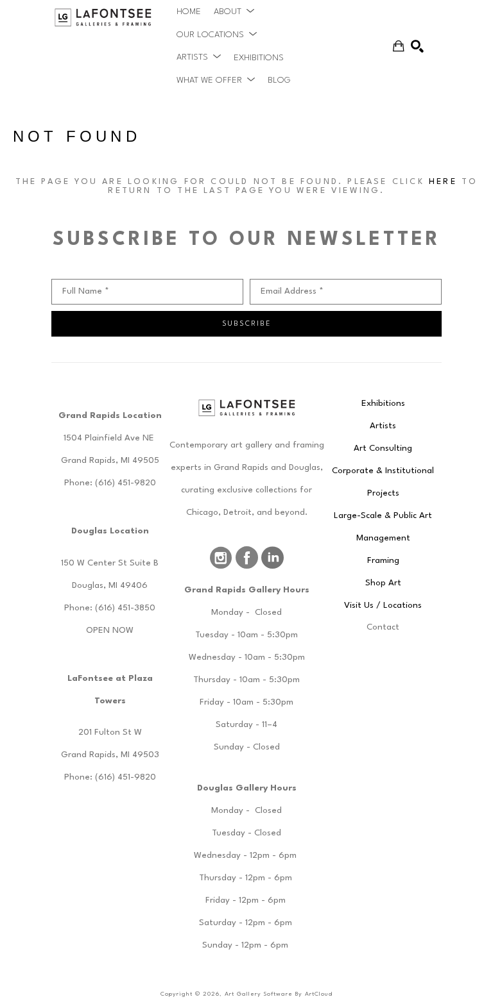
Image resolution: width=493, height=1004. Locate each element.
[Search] (417, 46)
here (443, 182)
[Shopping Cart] (398, 46)
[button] (234, 11)
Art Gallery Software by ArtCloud (279, 994)
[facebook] (246, 557)
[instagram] (220, 557)
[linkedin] (272, 557)
